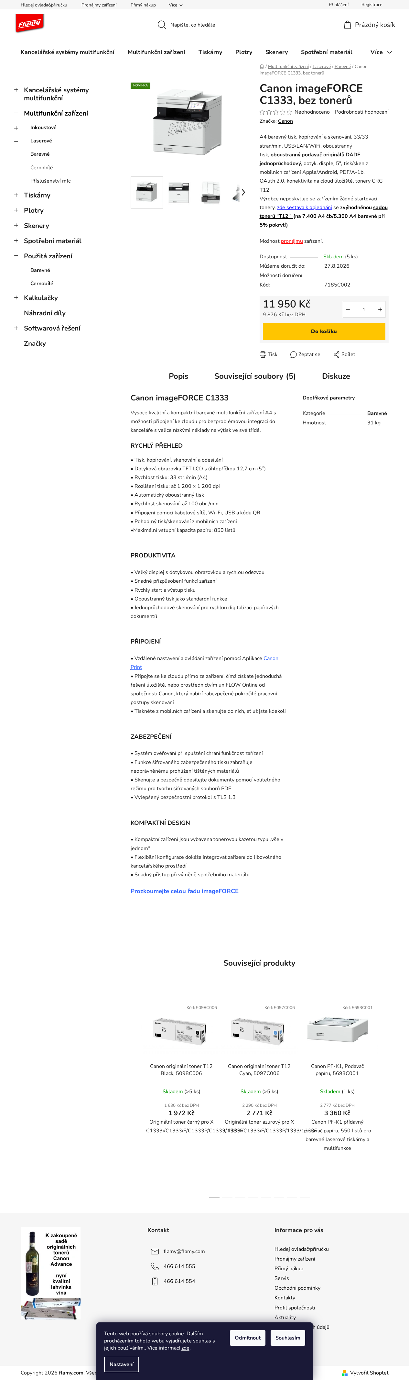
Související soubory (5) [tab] (255, 376)
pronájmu (292, 241)
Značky (35, 343)
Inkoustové (43, 127)
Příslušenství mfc (50, 181)
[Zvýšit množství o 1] (380, 309)
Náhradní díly (45, 313)
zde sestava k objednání (304, 207)
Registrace (371, 5)
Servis (281, 1278)
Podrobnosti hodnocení (362, 112)
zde (185, 1348)
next (383, 1097)
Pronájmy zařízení (98, 5)
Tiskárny (37, 195)
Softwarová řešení (52, 328)
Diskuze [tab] (336, 376)
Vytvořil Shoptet (369, 1372)
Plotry (34, 210)
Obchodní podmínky (297, 1288)
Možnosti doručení (281, 275)
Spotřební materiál (52, 240)
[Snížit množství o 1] (348, 309)
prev (136, 1097)
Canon (285, 121)
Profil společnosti (294, 1307)
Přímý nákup (143, 5)
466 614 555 (179, 1266)
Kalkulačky (41, 297)
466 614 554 (179, 1281)
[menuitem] (67, 52)
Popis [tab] (178, 376)
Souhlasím (287, 1337)
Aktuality (285, 1317)
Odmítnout (248, 1337)
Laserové (41, 140)
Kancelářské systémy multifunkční (56, 94)
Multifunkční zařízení (56, 113)
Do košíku (324, 331)
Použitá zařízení (48, 256)
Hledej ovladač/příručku (44, 5)
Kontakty (284, 1297)
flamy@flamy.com (184, 1251)
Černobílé (41, 167)
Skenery (36, 225)
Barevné (40, 154)
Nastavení (122, 1364)
